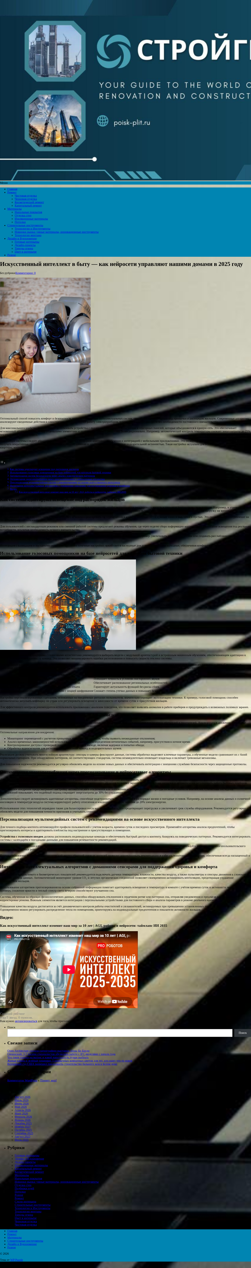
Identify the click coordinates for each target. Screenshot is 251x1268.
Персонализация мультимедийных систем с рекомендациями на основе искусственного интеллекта (65, 482)
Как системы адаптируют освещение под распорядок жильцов (44, 469)
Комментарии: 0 (25, 273)
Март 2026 (21, 1113)
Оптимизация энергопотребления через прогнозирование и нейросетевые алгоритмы (57, 479)
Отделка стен (23, 215)
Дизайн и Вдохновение (22, 238)
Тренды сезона (24, 248)
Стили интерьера (25, 1201)
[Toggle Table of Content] (3, 462)
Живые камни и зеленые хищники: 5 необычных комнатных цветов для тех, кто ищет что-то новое (69, 1060)
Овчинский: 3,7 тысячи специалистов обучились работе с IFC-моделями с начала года (61, 1054)
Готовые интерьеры (27, 241)
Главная (12, 189)
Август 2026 (22, 1096)
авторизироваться (26, 1021)
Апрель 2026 (23, 1110)
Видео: (13, 488)
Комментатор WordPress (22, 1080)
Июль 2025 (21, 1139)
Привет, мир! (48, 1080)
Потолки (20, 222)
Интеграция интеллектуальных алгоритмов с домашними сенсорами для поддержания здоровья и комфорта (70, 485)
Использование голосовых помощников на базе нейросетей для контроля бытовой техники (60, 472)
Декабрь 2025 (23, 1123)
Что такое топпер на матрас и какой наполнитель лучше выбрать (48, 1057)
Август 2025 (22, 1136)
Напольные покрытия (28, 212)
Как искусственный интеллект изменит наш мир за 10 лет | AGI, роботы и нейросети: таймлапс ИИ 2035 (72, 492)
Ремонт (12, 192)
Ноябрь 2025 (23, 1126)
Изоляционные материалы (31, 218)
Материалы (14, 208)
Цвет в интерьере (26, 251)
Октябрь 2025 (23, 1129)
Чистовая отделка (26, 195)
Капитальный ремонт (28, 205)
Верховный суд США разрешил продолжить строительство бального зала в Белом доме (62, 1063)
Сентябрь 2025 (24, 1133)
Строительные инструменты (25, 225)
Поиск (11, 1027)
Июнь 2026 (22, 1103)
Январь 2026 (23, 1120)
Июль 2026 (21, 1100)
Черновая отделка (26, 198)
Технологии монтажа (28, 235)
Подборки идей (24, 1188)
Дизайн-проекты (25, 245)
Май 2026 (21, 1106)
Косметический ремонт (29, 202)
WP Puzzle (16, 1259)
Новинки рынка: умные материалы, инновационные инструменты (57, 231)
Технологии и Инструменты (32, 228)
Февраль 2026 (23, 1116)
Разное (11, 255)
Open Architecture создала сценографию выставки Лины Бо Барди (48, 1050)
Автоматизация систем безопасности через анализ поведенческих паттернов (52, 475)
